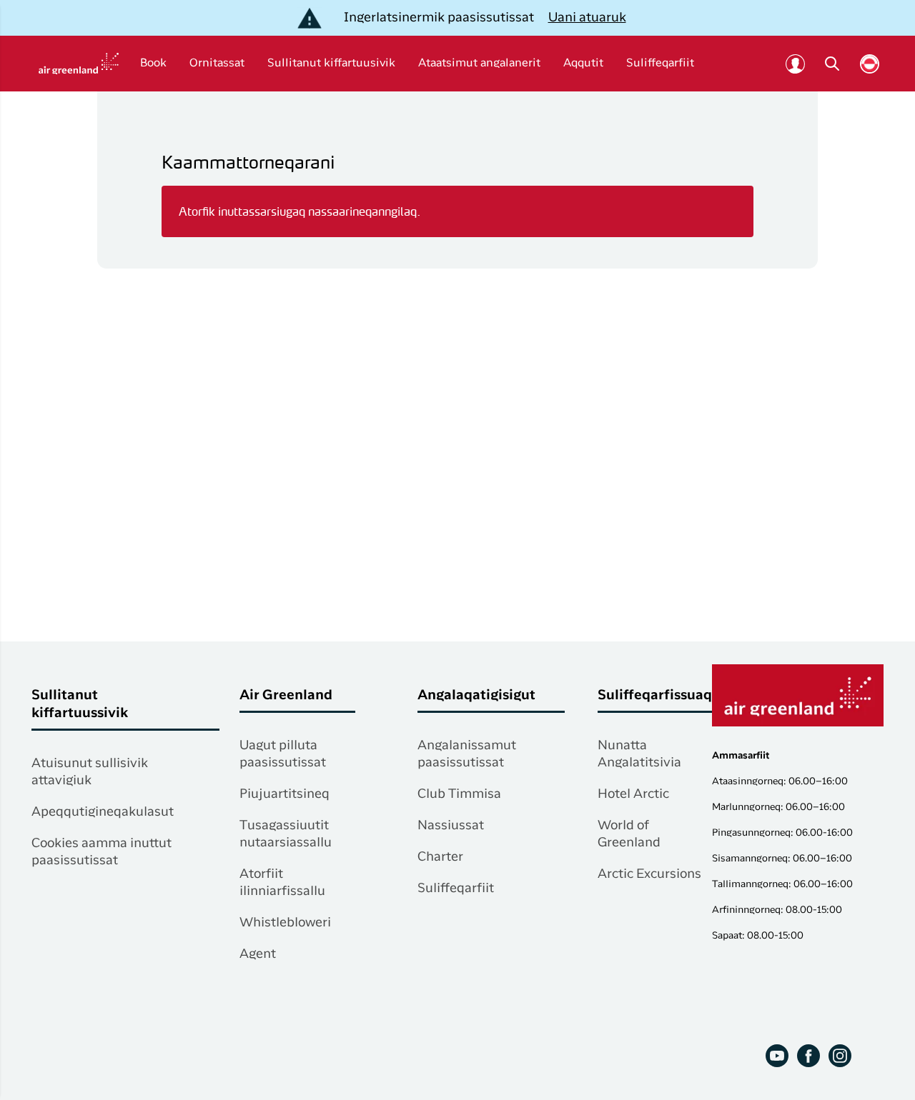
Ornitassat (216, 64)
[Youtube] (777, 1055)
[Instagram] (840, 1055)
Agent (257, 954)
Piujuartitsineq (284, 794)
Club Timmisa (459, 794)
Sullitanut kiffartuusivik (331, 64)
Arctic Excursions (649, 874)
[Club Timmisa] (795, 63)
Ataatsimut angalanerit (479, 64)
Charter (440, 857)
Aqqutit (583, 64)
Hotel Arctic (633, 794)
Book (153, 64)
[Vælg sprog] (869, 64)
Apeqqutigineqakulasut (102, 812)
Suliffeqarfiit (660, 64)
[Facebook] (808, 1055)
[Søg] (832, 63)
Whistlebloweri (285, 923)
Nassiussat (450, 825)
